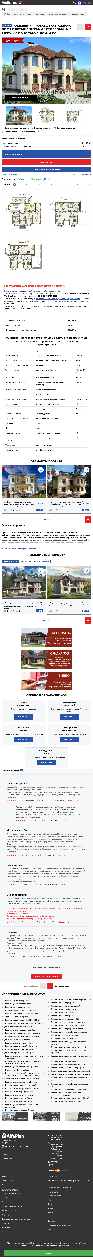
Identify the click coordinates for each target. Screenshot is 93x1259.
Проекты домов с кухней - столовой (20, 1085)
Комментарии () (30, 131)
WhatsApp (37, 179)
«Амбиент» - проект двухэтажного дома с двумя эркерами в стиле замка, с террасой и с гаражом (19, 504)
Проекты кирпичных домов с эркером (67, 1068)
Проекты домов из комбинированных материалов (21, 1106)
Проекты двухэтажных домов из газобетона (23, 1023)
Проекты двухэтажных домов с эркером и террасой (69, 1051)
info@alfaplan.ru (56, 1158)
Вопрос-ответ (10, 131)
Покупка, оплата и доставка (11, 1185)
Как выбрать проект (9, 1198)
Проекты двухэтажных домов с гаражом (22, 1033)
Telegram (24, 179)
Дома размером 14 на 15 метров (19, 1049)
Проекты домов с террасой (63, 1016)
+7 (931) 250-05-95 (57, 1147)
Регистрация (8, 1158)
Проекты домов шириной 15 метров (20, 1046)
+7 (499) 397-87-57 (57, 1155)
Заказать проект (48, 162)
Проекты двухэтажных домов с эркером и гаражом (69, 1043)
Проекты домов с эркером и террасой (67, 1029)
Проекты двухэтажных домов (17, 1007)
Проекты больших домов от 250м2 (66, 1019)
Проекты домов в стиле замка (64, 1061)
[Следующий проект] (50, 986)
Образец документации (10, 1189)
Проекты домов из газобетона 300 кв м (21, 1030)
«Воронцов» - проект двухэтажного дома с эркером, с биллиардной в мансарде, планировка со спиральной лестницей (64, 606)
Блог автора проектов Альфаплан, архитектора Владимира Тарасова (69, 1182)
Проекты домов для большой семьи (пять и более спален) (23, 1057)
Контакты (51, 1208)
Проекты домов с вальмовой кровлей (21, 1067)
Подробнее (13, 492)
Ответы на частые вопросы (11, 1193)
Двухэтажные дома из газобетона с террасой (70, 1071)
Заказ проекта (7, 1223)
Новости (51, 1212)
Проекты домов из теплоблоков (18, 1095)
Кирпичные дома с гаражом (16, 1017)
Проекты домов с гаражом (62, 1012)
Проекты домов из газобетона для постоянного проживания (66, 1094)
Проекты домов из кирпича (16, 1001)
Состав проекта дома (66, 128)
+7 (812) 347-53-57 (57, 1151)
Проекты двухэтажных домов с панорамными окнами (71, 1057)
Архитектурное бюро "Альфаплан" (9, 1142)
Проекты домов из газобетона (17, 1004)
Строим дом (52, 1176)
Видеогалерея (53, 1200)
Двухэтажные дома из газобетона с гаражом (70, 1074)
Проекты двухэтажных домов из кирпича (22, 1014)
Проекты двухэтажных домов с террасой (68, 1047)
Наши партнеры (53, 1191)
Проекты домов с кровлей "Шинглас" (21, 1082)
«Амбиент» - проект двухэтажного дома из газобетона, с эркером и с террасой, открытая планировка (65, 504)
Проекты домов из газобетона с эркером (69, 1078)
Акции (50, 1229)
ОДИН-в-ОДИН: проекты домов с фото (21, 1079)
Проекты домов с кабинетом (63, 1009)
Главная (4, 1176)
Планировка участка (9, 1210)
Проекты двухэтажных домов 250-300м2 (22, 1036)
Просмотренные (7, 1227)
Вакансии (51, 1221)
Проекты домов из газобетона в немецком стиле (69, 1085)
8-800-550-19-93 (57, 1145)
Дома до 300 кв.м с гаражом (17, 1040)
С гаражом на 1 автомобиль (16, 1070)
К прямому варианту (19, 98)
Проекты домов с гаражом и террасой (67, 1025)
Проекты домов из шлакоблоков (19, 1098)
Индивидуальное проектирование (14, 1215)
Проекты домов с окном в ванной (65, 1006)
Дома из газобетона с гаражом (18, 1027)
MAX (48, 179)
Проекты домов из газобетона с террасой (69, 1032)
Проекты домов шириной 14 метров (20, 1043)
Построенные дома (55, 1195)
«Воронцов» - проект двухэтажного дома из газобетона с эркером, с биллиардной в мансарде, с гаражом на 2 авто (20, 606)
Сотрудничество (54, 1217)
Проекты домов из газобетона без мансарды (70, 1081)
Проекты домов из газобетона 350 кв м (68, 1065)
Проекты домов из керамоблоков (19, 1110)
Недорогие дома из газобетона (64, 1035)
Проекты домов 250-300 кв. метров (20, 1010)
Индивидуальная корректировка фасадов (16, 1219)
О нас (50, 1204)
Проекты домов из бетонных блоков (20, 1101)
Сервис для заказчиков (46, 695)
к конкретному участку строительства (58, 298)
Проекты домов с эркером (62, 1003)
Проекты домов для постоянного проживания (71, 999)
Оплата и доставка (42, 128)
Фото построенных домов (16, 128)
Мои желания (6, 1232)
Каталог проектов (8, 1181)
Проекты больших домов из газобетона (68, 1089)
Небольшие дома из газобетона (65, 1038)
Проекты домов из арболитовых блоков (22, 1088)
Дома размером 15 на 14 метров (19, 1053)
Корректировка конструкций (12, 1206)
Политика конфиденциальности (59, 1225)
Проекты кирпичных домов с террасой (68, 1022)
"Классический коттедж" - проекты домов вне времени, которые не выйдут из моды (24, 1074)
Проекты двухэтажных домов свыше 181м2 (70, 1098)
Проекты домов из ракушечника (18, 1092)
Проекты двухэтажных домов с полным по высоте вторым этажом (23, 1062)
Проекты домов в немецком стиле (66, 1101)
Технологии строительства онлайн (60, 1187)
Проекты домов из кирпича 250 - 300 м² (22, 1020)
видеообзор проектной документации (42, 291)
